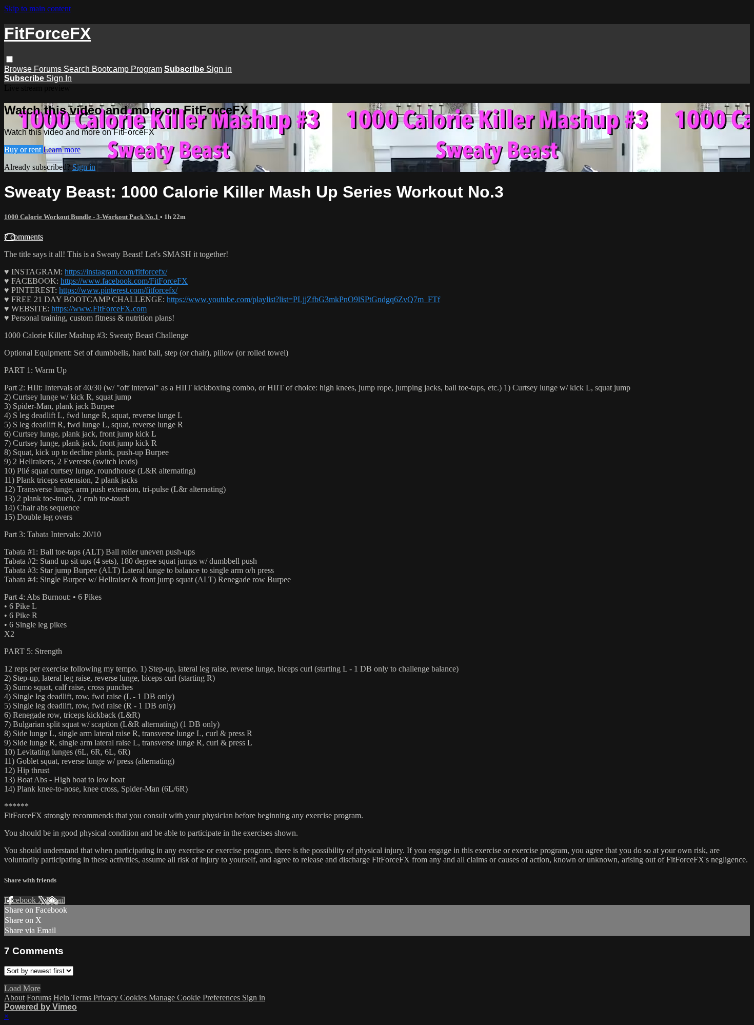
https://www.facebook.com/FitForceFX (124, 281)
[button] (9, 59)
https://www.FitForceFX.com (99, 308)
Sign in (219, 69)
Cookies (134, 997)
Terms (82, 997)
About (14, 997)
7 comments (23, 236)
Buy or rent (23, 149)
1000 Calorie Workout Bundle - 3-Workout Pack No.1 (82, 217)
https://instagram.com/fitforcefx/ (116, 271)
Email (55, 900)
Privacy (106, 997)
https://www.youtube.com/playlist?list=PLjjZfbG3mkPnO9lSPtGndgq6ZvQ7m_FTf (303, 299)
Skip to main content (37, 8)
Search (78, 69)
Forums (49, 69)
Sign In (59, 78)
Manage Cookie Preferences (195, 997)
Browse (19, 69)
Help (62, 997)
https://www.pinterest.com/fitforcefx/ (118, 290)
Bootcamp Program (127, 69)
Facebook (21, 900)
